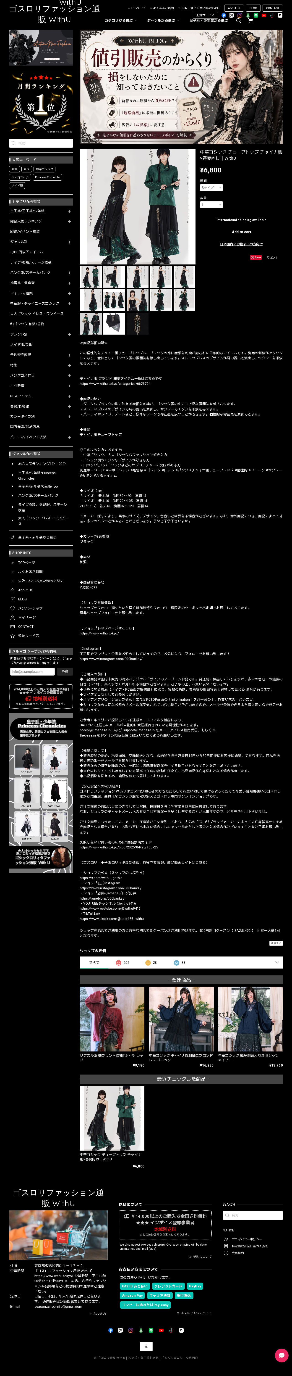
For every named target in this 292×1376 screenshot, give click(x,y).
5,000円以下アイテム (26, 252)
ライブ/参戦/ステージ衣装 (31, 262)
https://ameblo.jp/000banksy (102, 898)
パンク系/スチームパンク (30, 273)
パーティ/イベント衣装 (28, 437)
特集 (13, 365)
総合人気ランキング (26, 221)
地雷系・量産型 (22, 283)
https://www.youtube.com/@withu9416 (110, 908)
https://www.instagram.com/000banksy (110, 888)
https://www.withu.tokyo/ (99, 633)
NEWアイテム (20, 396)
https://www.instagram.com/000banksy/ (111, 659)
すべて (94, 962)
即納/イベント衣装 (25, 232)
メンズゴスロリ (22, 376)
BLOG (253, 8)
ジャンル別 (19, 242)
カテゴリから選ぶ (119, 20)
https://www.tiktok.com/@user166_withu (112, 919)
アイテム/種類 (21, 293)
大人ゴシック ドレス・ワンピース (37, 314)
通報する (276, 943)
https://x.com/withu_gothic (101, 878)
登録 (65, 671)
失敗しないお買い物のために (201, 8)
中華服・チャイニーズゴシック (34, 304)
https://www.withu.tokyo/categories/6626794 (115, 384)
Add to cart (241, 232)
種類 (203, 181)
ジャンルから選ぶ (161, 20)
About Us (234, 8)
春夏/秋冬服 (19, 406)
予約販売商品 (20, 355)
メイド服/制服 (21, 345)
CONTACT (272, 8)
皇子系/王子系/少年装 (27, 211)
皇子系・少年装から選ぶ (209, 20)
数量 (203, 198)
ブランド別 (19, 334)
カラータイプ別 (22, 417)
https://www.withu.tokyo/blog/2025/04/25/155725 (119, 847)
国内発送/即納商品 (25, 427)
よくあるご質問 (163, 8)
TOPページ (138, 8)
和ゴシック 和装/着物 (27, 324)
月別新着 (17, 386)
